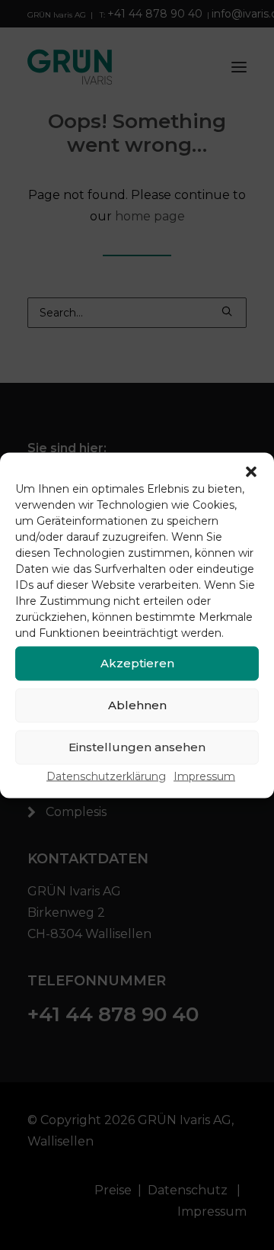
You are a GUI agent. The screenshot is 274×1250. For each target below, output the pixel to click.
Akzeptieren (137, 663)
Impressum (204, 775)
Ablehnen (137, 705)
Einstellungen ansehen (137, 747)
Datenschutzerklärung (106, 775)
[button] (251, 471)
